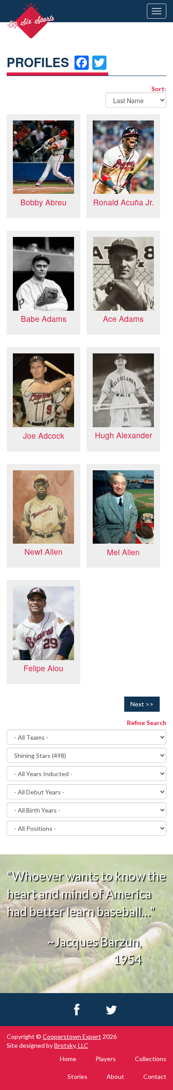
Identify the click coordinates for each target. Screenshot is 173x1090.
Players (105, 1058)
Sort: (158, 88)
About (115, 1076)
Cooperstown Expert (72, 1036)
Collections (150, 1058)
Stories (77, 1076)
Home (68, 1058)
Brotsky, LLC (71, 1045)
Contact (154, 1076)
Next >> (141, 704)
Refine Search (146, 722)
